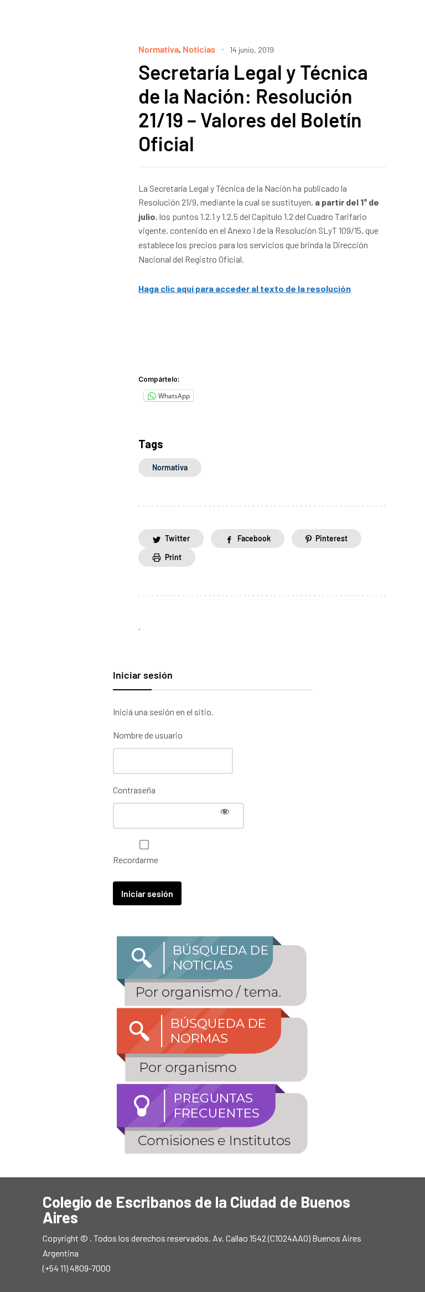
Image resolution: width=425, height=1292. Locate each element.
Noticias (199, 49)
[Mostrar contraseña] (224, 811)
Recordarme (135, 859)
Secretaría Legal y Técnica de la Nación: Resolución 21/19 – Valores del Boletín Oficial (253, 108)
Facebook (254, 538)
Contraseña (134, 790)
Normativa (158, 49)
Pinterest (331, 538)
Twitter (177, 538)
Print (173, 557)
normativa (170, 467)
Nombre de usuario (148, 735)
